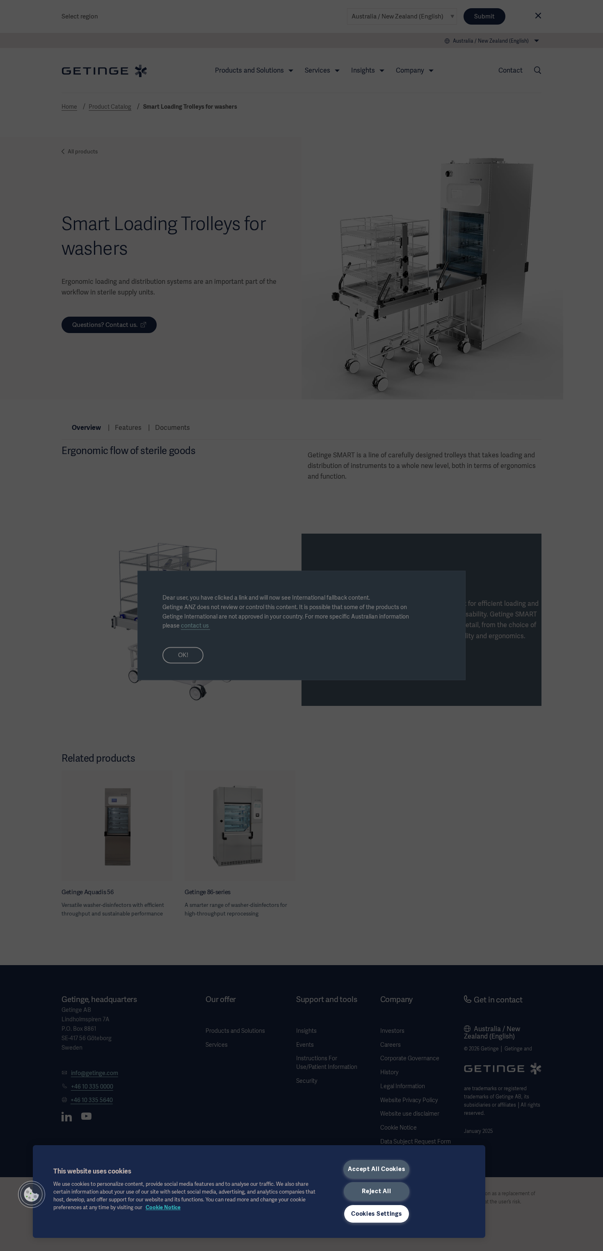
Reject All (376, 1191)
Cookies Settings (376, 1213)
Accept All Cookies (376, 1169)
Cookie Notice (163, 1207)
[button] (31, 1194)
